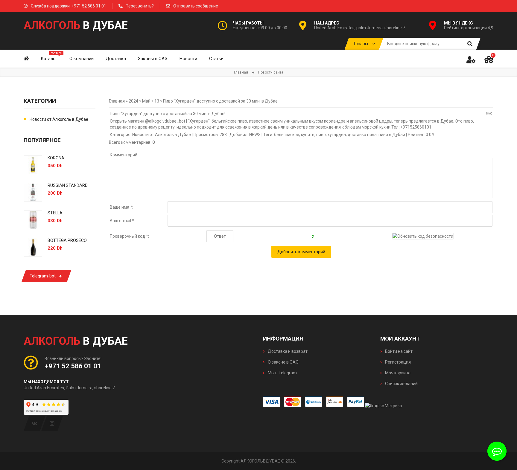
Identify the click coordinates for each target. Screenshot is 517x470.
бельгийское (286, 134)
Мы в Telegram (282, 372)
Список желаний (401, 383)
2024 (133, 101)
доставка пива (362, 134)
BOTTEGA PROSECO (67, 240)
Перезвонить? (140, 6)
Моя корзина (397, 372)
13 (156, 101)
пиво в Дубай (391, 134)
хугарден (337, 134)
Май (146, 101)
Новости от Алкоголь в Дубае (161, 134)
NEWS (255, 134)
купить (307, 134)
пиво (321, 134)
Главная (241, 72)
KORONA (56, 157)
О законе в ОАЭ (283, 362)
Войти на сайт (398, 351)
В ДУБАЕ (76, 25)
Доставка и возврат (287, 351)
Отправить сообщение (195, 6)
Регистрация (397, 362)
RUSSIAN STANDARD (68, 185)
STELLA (55, 212)
